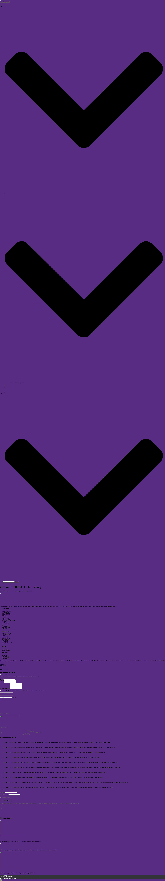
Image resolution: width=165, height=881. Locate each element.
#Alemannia (8, 392)
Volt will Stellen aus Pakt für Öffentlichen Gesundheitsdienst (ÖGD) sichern (24, 770)
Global (9, 867)
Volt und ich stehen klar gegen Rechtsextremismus (14, 730)
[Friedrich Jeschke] (4, 0)
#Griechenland (8, 386)
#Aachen (7, 391)
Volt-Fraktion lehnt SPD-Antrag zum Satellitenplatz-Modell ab (20, 754)
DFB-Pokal (20, 665)
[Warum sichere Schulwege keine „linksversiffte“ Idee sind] (33, 843)
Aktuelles (5, 5)
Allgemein (8, 664)
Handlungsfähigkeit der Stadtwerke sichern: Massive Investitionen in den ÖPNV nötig (27, 760)
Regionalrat (8, 383)
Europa (12, 836)
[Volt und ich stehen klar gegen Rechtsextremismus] (11, 835)
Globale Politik (8, 388)
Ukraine (30, 867)
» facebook (2, 704)
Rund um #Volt (8, 384)
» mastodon (3, 709)
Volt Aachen (5, 809)
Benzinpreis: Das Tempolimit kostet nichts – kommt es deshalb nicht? (19, 732)
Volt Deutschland (7, 810)
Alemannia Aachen (11, 665)
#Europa (7, 385)
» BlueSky (2, 706)
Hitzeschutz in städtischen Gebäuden (13, 779)
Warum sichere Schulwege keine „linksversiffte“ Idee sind (16, 731)
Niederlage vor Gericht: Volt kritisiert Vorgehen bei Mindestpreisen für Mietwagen (26, 764)
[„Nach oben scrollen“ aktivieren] (1, 880)
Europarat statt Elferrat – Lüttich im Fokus (12, 734)
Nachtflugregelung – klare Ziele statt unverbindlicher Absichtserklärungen (24, 750)
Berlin (16, 665)
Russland (26, 867)
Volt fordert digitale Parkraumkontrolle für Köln (16, 774)
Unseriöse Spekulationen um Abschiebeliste (15, 784)
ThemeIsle (13, 878)
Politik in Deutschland (20, 836)
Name (1, 679)
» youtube (2, 711)
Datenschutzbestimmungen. (16, 797)
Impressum (5, 875)
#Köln (6, 390)
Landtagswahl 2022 (9, 580)
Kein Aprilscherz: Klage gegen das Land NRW (13, 733)
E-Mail (2, 680)
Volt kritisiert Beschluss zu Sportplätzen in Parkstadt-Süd (19, 740)
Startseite (5, 4)
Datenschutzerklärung (8, 876)
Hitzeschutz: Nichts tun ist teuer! (12, 744)
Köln (7, 845)
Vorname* (2, 792)
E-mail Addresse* (4, 794)
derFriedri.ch (13, 664)
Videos (4, 194)
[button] (84, 192)
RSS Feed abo (3, 815)
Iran (13, 867)
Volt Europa (5, 812)
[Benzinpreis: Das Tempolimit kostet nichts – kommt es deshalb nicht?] (11, 866)
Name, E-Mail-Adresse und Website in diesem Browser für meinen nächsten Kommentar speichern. (24, 690)
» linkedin (2, 702)
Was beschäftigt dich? (5, 688)
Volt (26, 836)
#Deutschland (8, 387)
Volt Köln (5, 813)
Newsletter (7, 193)
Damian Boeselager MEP (8, 808)
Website (2, 682)
